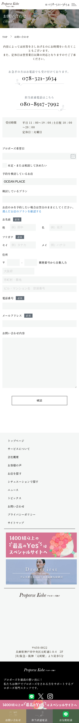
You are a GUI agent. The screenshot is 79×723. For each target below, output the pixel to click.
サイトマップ (16, 522)
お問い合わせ (16, 506)
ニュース (13, 490)
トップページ (16, 440)
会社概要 (13, 457)
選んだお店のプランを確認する (22, 211)
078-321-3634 (57, 4)
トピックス (14, 498)
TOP (5, 36)
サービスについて (19, 448)
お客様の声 (15, 465)
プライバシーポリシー (22, 514)
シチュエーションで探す (23, 481)
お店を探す (15, 473)
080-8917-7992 (39, 103)
